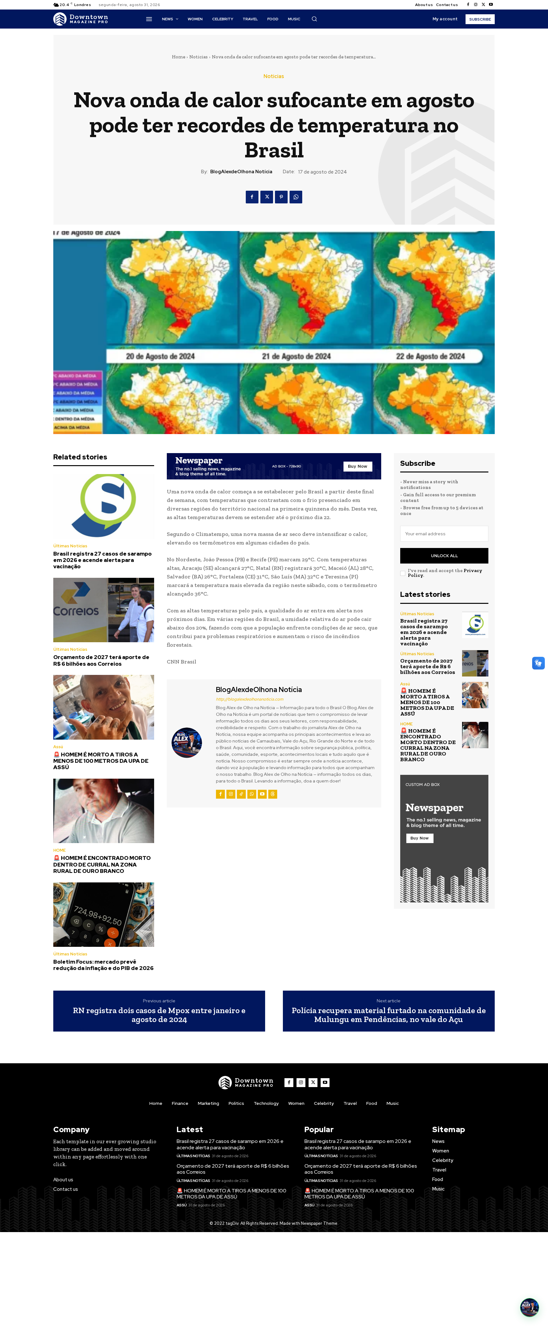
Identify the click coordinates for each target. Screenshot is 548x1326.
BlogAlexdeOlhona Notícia (241, 172)
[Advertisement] (274, 1279)
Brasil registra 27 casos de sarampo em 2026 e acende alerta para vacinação (102, 560)
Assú (58, 747)
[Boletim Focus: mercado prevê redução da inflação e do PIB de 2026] (103, 914)
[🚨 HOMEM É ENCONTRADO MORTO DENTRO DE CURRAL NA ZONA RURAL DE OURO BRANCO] (103, 811)
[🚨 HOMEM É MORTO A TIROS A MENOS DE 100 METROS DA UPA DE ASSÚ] (103, 707)
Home (178, 57)
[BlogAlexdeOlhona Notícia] (191, 742)
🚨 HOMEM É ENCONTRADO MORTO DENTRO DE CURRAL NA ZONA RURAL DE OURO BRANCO (102, 864)
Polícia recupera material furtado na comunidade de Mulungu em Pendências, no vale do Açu (389, 1015)
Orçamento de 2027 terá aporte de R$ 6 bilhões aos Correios (101, 660)
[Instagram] (476, 5)
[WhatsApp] (296, 197)
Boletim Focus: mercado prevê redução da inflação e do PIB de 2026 (103, 965)
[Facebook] (468, 5)
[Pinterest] (281, 197)
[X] (483, 5)
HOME (59, 850)
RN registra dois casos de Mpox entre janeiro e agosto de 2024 (159, 1015)
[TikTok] (241, 794)
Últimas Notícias (70, 546)
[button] (314, 19)
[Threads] (272, 794)
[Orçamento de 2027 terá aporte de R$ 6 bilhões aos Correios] (103, 610)
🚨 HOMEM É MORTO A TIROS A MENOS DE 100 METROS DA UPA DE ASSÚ (100, 761)
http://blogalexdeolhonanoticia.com (249, 699)
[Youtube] (491, 5)
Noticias (198, 57)
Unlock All (444, 555)
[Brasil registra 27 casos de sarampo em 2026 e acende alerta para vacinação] (103, 506)
